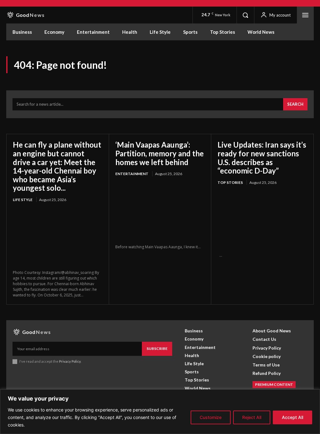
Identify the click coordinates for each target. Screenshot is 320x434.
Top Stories (230, 182)
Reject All (251, 417)
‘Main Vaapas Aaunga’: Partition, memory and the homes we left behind (159, 153)
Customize (211, 417)
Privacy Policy (70, 361)
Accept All (292, 417)
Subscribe (157, 348)
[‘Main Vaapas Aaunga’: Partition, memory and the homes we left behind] (160, 211)
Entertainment (131, 173)
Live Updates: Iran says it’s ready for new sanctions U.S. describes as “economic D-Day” (262, 157)
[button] (245, 15)
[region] (160, 411)
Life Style (22, 199)
